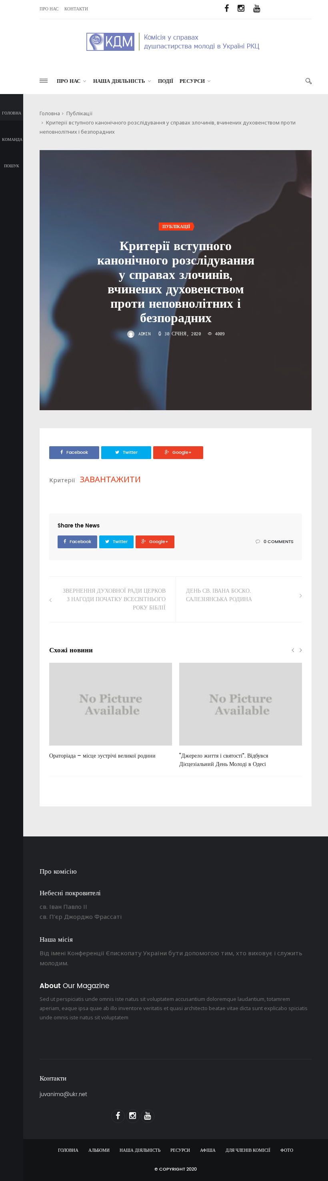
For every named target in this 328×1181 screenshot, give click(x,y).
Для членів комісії (248, 1150)
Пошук (11, 166)
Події (165, 81)
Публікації (79, 113)
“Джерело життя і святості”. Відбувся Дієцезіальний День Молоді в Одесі (223, 760)
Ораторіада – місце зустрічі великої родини (102, 755)
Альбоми (99, 1150)
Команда (12, 139)
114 (66, 748)
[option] (111, 715)
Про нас (49, 9)
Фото (286, 1150)
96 (194, 748)
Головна (11, 113)
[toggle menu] (44, 80)
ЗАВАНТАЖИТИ (110, 479)
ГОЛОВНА (68, 1150)
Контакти (76, 9)
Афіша (208, 1150)
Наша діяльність (119, 81)
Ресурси (192, 81)
